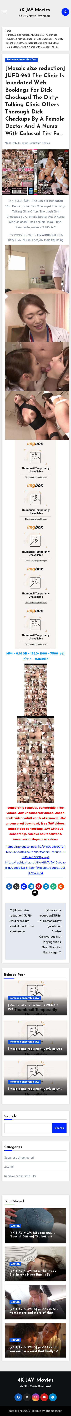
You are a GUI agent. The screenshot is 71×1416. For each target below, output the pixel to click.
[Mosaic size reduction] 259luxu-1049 (35, 1089)
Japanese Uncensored (19, 1157)
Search (10, 1116)
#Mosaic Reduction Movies (34, 143)
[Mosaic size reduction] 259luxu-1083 (35, 1049)
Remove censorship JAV (21, 59)
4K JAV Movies (34, 10)
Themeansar (53, 1411)
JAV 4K (9, 1167)
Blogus (36, 1411)
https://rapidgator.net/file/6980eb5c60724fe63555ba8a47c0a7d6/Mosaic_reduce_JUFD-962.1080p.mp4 (35, 852)
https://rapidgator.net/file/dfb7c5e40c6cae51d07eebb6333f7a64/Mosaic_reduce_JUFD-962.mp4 (35, 868)
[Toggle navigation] (4, 12)
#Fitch (13, 143)
